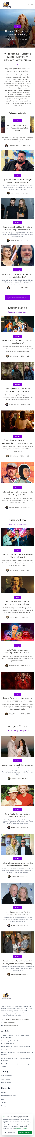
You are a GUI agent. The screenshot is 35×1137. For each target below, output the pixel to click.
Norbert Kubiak (6, 1082)
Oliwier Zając (5, 1079)
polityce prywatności (21, 1128)
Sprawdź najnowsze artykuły (17, 298)
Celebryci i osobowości (8, 1095)
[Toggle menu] (32, 5)
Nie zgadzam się (10, 1132)
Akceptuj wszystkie (24, 1132)
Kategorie (5, 1088)
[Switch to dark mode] (28, 4)
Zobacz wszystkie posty (17, 312)
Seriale (17, 120)
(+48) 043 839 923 (9, 1022)
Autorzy (4, 1071)
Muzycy (17, 222)
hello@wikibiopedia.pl (11, 1025)
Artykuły (5, 1031)
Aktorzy (3, 1102)
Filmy (17, 26)
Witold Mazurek (6, 1076)
